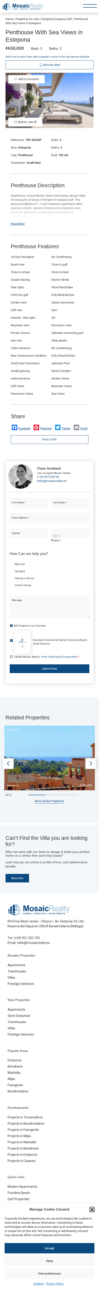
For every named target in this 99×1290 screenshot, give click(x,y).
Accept (49, 1248)
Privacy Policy (55, 1283)
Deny (49, 1261)
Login (36, 162)
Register (60, 162)
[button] (92, 1209)
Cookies (38, 1283)
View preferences (49, 1273)
